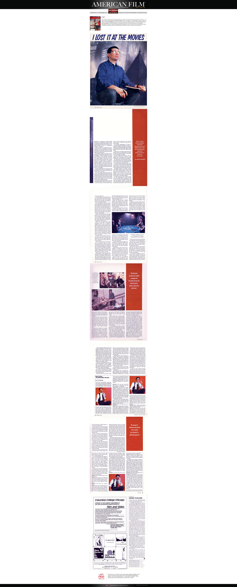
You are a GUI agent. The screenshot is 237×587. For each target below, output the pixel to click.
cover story (93, 11)
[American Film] (118, 8)
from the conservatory (131, 11)
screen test (121, 11)
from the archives (113, 11)
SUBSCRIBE (138, 585)
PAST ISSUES (143, 585)
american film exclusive (102, 11)
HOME (147, 585)
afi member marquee (142, 11)
